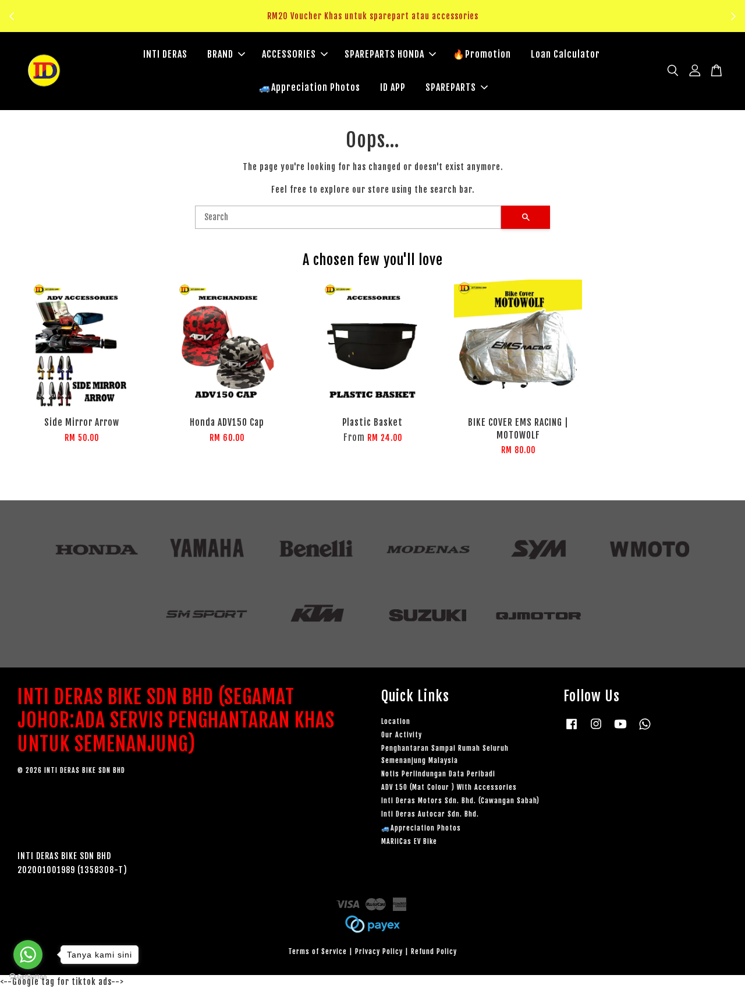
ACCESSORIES (289, 54)
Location (395, 721)
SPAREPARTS (450, 87)
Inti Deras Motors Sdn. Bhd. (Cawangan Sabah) (460, 800)
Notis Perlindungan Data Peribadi (438, 773)
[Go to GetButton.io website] (28, 977)
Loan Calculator (565, 54)
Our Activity (401, 734)
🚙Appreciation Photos (309, 87)
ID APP (393, 87)
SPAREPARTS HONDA (384, 54)
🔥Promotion (482, 54)
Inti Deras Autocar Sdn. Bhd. (430, 814)
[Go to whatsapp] (27, 954)
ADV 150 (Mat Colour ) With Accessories (449, 787)
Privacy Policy (379, 951)
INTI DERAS (165, 54)
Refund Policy (434, 951)
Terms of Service (317, 951)
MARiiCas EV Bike (409, 841)
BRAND (220, 54)
